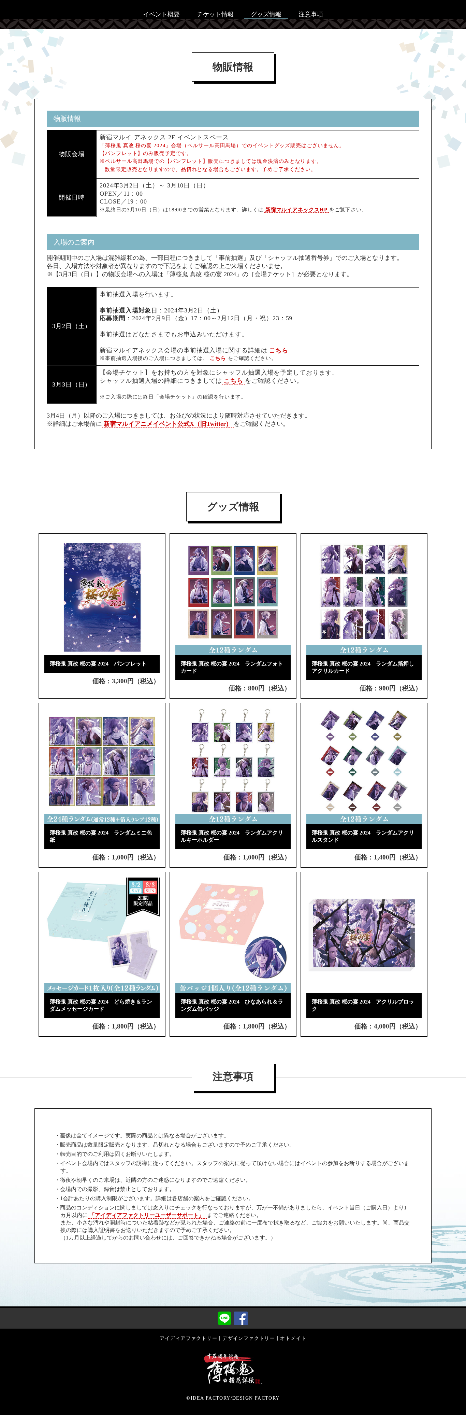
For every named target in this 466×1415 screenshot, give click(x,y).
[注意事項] (311, 6)
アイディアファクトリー (188, 1338)
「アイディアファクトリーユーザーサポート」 (147, 1215)
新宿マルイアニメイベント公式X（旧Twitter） (168, 423)
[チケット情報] (215, 6)
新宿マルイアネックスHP (296, 209)
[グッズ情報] (266, 6)
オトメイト (293, 1338)
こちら (279, 350)
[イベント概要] (161, 6)
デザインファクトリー (248, 1338)
